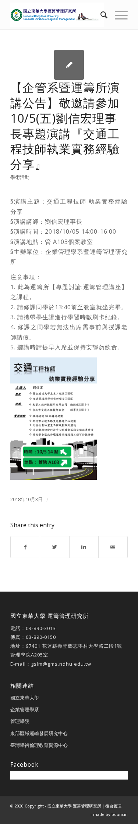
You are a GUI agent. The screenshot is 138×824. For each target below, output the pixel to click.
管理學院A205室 (29, 654)
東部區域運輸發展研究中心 (39, 733)
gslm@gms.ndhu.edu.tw (61, 664)
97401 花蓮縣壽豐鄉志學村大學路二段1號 (74, 646)
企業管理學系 (24, 709)
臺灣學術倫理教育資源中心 (39, 745)
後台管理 (113, 806)
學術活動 (19, 177)
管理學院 (19, 721)
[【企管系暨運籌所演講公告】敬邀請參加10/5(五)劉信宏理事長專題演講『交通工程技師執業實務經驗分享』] (69, 65)
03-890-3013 (41, 628)
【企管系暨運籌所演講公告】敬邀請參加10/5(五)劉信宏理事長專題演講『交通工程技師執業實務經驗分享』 (65, 125)
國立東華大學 (24, 697)
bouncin (120, 814)
